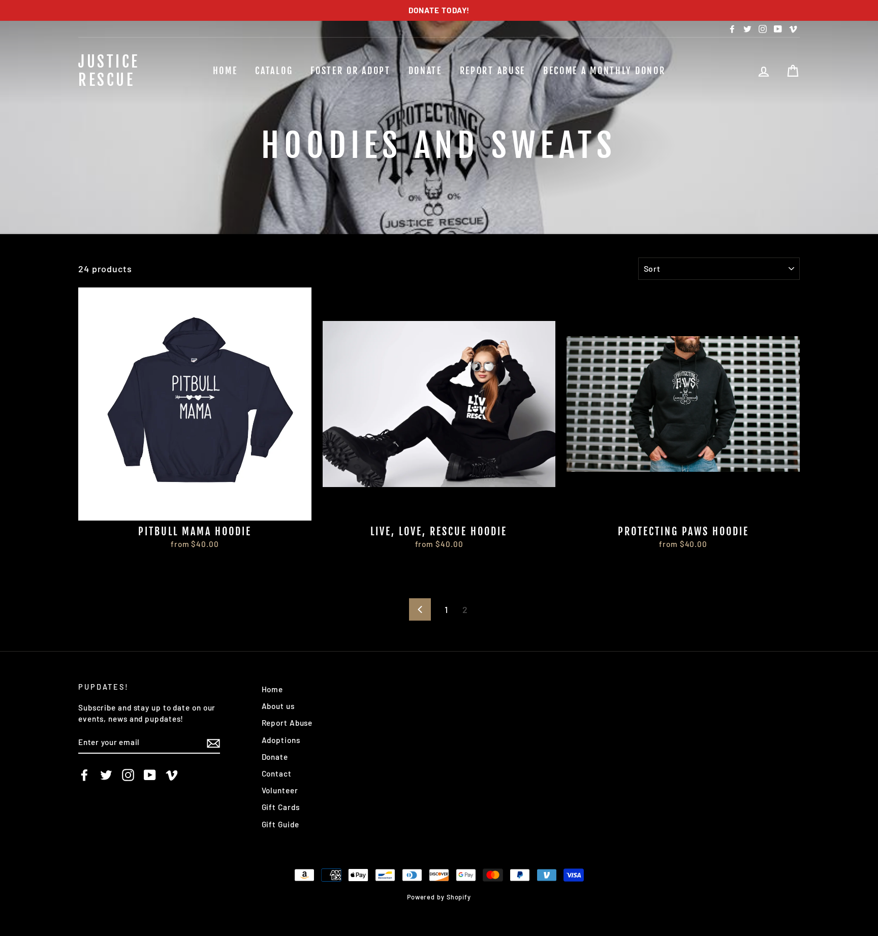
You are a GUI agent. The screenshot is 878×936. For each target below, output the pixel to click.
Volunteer (280, 790)
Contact (277, 773)
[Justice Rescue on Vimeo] (172, 775)
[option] (439, 10)
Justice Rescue (109, 70)
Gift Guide (280, 824)
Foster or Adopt (350, 70)
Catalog (274, 70)
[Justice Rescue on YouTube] (150, 775)
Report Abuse (492, 70)
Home (225, 70)
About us (278, 706)
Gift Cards (281, 807)
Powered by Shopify (439, 897)
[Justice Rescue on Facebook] (84, 775)
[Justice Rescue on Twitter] (106, 775)
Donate (425, 70)
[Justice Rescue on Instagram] (128, 775)
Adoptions (281, 740)
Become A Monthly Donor (604, 70)
